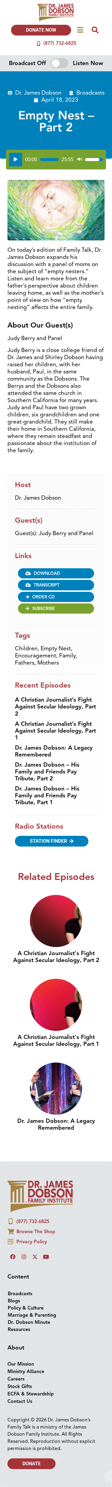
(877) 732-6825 (59, 43)
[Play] (15, 159)
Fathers (24, 662)
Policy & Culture (26, 1308)
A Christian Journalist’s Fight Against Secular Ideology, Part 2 (55, 706)
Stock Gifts (19, 1386)
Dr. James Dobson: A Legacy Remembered (54, 751)
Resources (19, 1329)
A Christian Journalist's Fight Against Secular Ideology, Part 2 (56, 957)
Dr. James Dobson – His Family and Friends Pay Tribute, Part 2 (47, 771)
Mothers (48, 662)
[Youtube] (46, 1256)
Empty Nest (56, 648)
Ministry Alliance (25, 1372)
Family (67, 655)
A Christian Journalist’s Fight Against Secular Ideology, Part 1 (55, 730)
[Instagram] (24, 1256)
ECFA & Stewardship (30, 1394)
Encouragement (35, 655)
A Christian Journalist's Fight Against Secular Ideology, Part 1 (56, 1041)
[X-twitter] (35, 1256)
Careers (15, 1379)
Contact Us (19, 1401)
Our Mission (20, 1364)
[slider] (49, 159)
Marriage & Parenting (32, 1315)
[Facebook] (12, 1256)
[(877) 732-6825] (38, 43)
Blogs (14, 1301)
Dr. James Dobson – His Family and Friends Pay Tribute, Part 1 (47, 795)
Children (26, 648)
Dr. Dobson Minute (29, 1322)
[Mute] (79, 159)
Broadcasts (90, 92)
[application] (56, 159)
